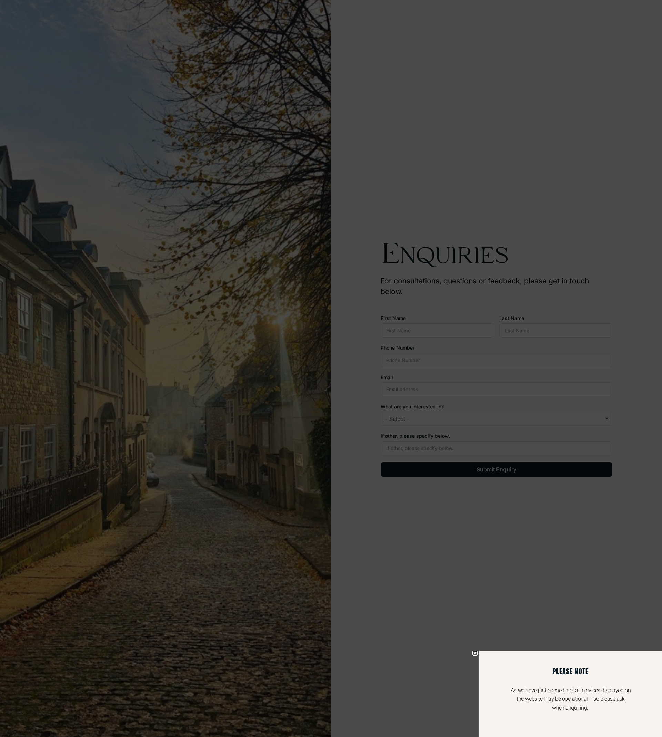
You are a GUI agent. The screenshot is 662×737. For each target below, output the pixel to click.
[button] (475, 653)
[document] (331, 368)
